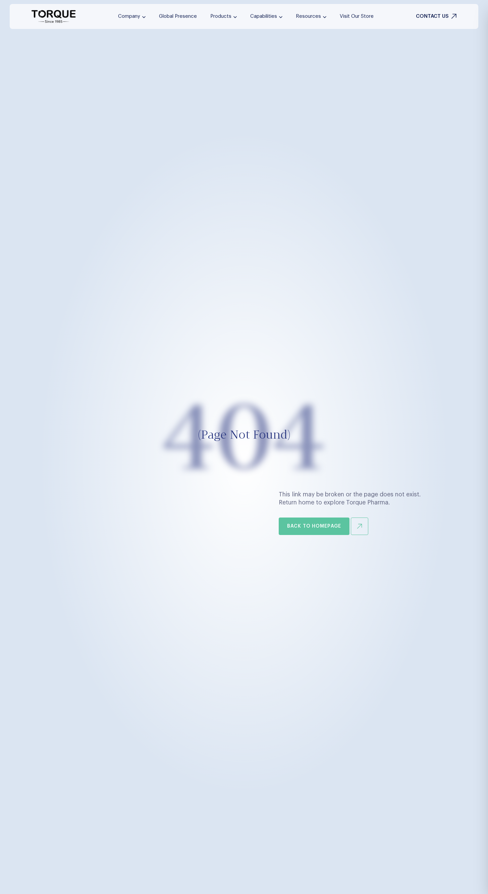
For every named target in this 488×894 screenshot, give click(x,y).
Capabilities (263, 16)
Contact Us (432, 16)
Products (220, 16)
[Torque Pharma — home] (54, 16)
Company (129, 16)
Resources (308, 16)
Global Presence (178, 16)
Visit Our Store (357, 16)
